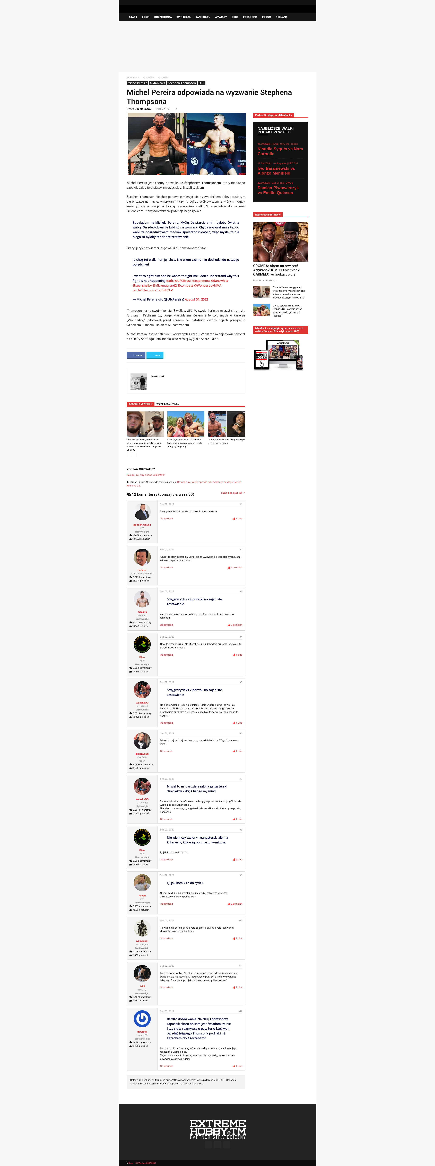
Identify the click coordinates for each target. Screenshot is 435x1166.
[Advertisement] (217, 46)
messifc (142, 611)
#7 (241, 778)
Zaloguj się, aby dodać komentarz (146, 474)
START (133, 17)
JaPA (142, 986)
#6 (241, 733)
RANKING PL (202, 17)
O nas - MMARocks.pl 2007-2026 (142, 1163)
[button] (304, 17)
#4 (241, 637)
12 (176, 108)
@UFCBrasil (183, 281)
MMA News (157, 83)
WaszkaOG (142, 702)
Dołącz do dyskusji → (233, 492)
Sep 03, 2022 (167, 1011)
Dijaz (142, 657)
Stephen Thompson (182, 83)
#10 (240, 920)
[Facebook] (294, 2)
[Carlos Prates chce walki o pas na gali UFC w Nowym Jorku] (226, 424)
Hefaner (142, 570)
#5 (241, 682)
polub (238, 654)
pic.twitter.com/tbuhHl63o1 (153, 290)
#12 (240, 1011)
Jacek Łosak (143, 109)
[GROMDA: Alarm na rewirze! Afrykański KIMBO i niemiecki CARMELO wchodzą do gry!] (280, 242)
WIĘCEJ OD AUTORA (167, 404)
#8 (241, 829)
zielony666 (142, 753)
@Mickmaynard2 (165, 285)
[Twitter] (305, 2)
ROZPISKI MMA (163, 17)
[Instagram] (300, 2)
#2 (241, 549)
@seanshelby (142, 285)
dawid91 (142, 1031)
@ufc (170, 281)
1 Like (238, 518)
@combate (185, 285)
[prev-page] (129, 455)
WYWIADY (221, 17)
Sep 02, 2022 (167, 504)
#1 (241, 504)
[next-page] (134, 455)
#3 (241, 591)
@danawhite (220, 281)
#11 (240, 966)
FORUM (266, 17)
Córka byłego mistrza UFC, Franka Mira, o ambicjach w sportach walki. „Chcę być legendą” (184, 443)
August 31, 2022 (196, 299)
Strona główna (133, 77)
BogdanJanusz (142, 524)
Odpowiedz (166, 518)
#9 (241, 875)
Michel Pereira (148, 77)
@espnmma (201, 281)
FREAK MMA (250, 17)
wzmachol (142, 940)
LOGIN (146, 17)
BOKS (235, 17)
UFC (201, 83)
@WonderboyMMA (207, 285)
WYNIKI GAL (184, 17)
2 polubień (236, 567)
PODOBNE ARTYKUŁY (140, 404)
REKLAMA (282, 17)
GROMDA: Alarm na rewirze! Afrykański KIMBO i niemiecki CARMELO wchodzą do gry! (276, 270)
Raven (142, 895)
